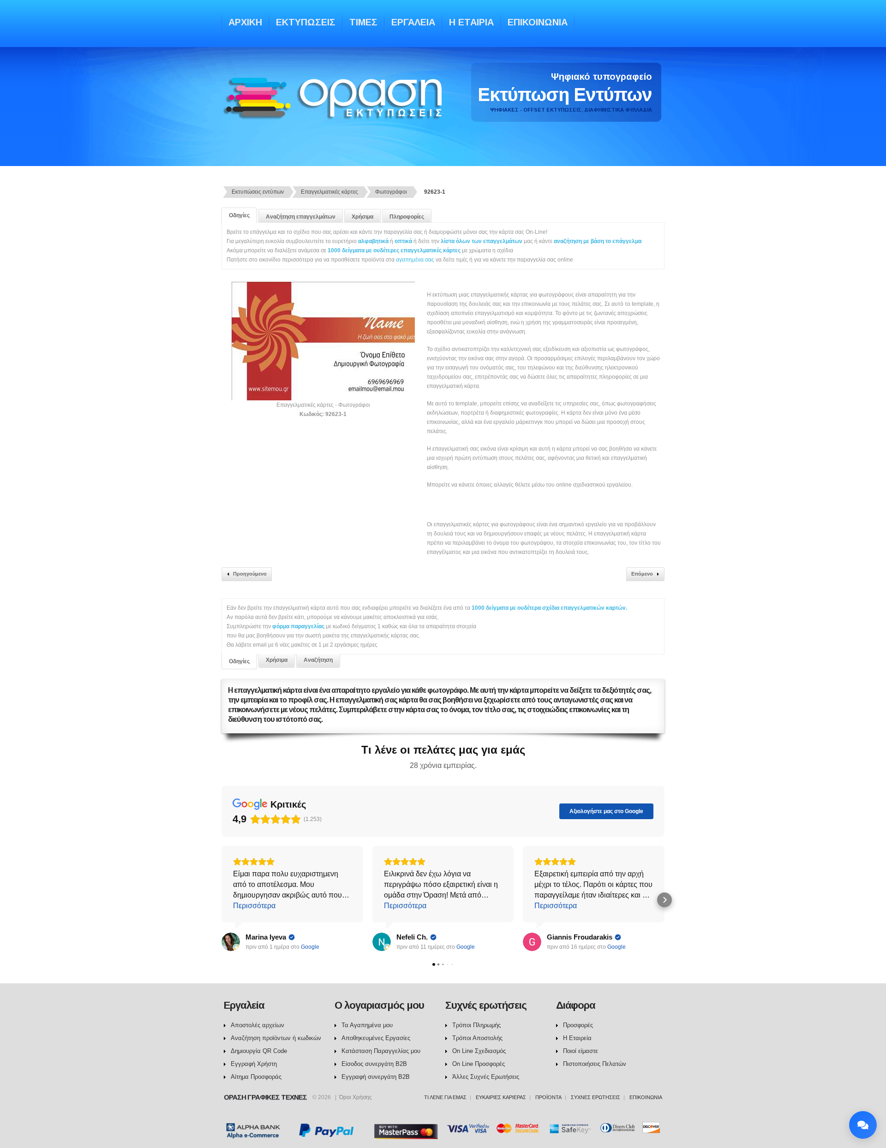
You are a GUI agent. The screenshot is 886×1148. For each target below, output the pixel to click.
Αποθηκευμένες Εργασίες (375, 1038)
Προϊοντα (548, 1097)
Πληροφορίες (406, 217)
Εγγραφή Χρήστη (254, 1063)
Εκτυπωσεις (305, 22)
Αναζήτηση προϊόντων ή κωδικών (276, 1038)
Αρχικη (245, 22)
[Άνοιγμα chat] (863, 1125)
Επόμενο (642, 574)
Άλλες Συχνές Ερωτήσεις (485, 1076)
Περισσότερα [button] (254, 906)
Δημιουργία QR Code (259, 1050)
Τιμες (363, 22)
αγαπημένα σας (415, 259)
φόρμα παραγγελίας (299, 626)
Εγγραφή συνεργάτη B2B (375, 1076)
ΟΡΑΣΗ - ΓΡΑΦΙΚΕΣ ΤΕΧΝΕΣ (335, 107)
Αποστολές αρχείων (257, 1025)
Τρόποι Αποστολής (477, 1038)
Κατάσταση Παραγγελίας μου (380, 1050)
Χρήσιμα (362, 217)
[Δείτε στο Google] (231, 942)
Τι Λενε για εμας (445, 1097)
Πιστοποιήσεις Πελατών (594, 1063)
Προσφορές (578, 1025)
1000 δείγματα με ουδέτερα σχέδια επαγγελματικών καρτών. (549, 608)
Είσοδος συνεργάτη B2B (374, 1063)
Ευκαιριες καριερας (501, 1097)
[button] (221, 899)
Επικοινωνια (538, 22)
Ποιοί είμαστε (580, 1050)
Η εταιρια (471, 22)
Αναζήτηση (318, 660)
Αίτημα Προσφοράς (256, 1076)
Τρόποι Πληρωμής (476, 1025)
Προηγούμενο (250, 574)
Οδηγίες (239, 215)
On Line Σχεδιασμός (479, 1050)
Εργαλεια (413, 22)
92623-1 (434, 192)
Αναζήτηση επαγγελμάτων (300, 217)
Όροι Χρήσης (355, 1097)
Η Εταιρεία (577, 1038)
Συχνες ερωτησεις (595, 1097)
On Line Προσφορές (478, 1063)
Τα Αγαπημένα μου (367, 1025)
